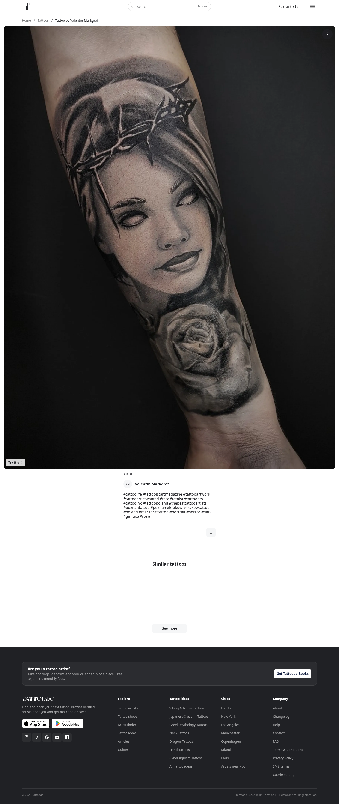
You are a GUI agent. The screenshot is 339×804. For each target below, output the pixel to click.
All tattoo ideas (181, 766)
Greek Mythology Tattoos (189, 725)
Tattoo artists (128, 708)
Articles (123, 741)
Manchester (230, 733)
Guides (123, 749)
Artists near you (233, 766)
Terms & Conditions (288, 749)
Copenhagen (231, 741)
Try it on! (15, 462)
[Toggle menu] (312, 6)
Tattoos (202, 6)
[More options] (327, 34)
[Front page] (26, 6)
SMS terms (281, 766)
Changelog (281, 716)
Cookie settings (284, 774)
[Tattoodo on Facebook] (67, 737)
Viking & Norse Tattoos (187, 708)
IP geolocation (307, 795)
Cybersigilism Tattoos (186, 758)
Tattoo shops (127, 716)
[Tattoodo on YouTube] (57, 737)
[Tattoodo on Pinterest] (46, 737)
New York (228, 716)
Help (276, 725)
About (277, 708)
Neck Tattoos (179, 733)
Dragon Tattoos (181, 741)
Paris (225, 758)
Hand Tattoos (180, 749)
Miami (226, 749)
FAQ (276, 741)
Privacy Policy (283, 758)
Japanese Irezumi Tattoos (189, 716)
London (227, 708)
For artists (288, 6)
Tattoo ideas (127, 733)
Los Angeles (230, 725)
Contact (279, 733)
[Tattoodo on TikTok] (36, 737)
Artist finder (127, 725)
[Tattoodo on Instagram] (26, 737)
